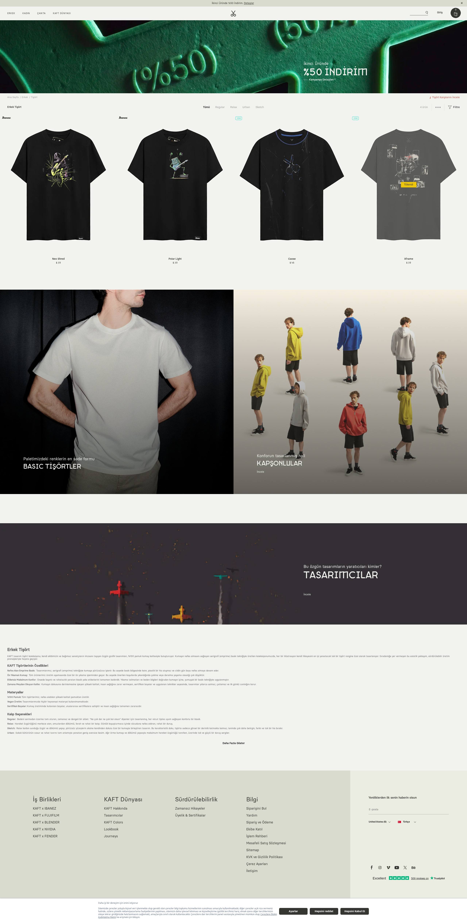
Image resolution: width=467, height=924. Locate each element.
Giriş (440, 12)
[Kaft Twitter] (405, 868)
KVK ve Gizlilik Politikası (264, 857)
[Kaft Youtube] (397, 868)
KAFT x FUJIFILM (46, 815)
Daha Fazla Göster (234, 743)
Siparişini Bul (256, 808)
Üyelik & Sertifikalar (190, 815)
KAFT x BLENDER (46, 822)
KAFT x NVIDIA (44, 829)
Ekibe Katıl (254, 829)
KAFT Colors (113, 822)
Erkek (25, 97)
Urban (246, 107)
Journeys (111, 836)
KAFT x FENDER (45, 836)
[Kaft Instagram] (380, 868)
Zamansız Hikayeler (190, 808)
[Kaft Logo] (233, 13)
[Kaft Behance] (413, 868)
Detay (262, 3)
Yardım (251, 815)
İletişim (252, 871)
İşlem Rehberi (256, 836)
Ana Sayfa (13, 97)
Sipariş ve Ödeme (259, 822)
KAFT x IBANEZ (44, 808)
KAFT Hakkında (115, 808)
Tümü (206, 107)
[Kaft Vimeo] (388, 868)
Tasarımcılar (113, 815)
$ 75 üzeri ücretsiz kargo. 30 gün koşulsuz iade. (229, 3)
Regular (220, 107)
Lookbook (111, 829)
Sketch (260, 107)
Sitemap (252, 850)
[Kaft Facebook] (371, 868)
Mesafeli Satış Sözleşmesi (266, 843)
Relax (233, 107)
